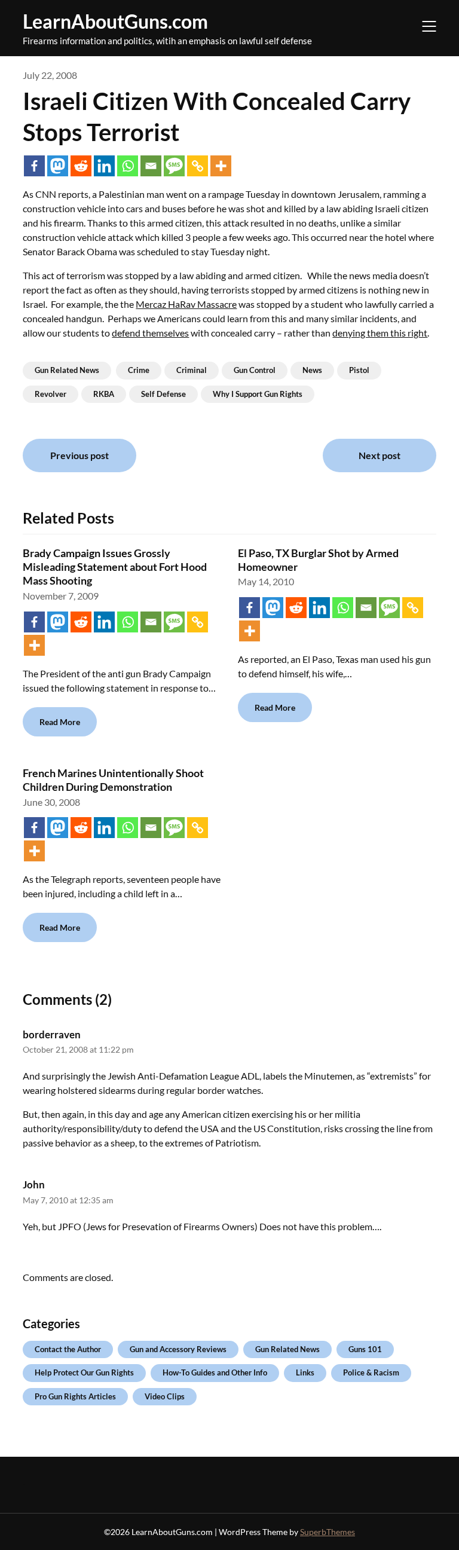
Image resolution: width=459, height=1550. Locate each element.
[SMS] (174, 165)
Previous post (79, 455)
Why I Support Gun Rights (257, 394)
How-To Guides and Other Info (215, 1372)
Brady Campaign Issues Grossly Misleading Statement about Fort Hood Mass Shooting (115, 567)
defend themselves (150, 332)
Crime (138, 370)
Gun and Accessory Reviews (178, 1349)
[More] (220, 165)
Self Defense (163, 394)
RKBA (103, 394)
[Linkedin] (104, 165)
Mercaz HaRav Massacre (186, 304)
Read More (59, 722)
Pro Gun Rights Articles (75, 1396)
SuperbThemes (327, 1532)
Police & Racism (371, 1372)
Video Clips (165, 1396)
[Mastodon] (57, 165)
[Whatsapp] (127, 165)
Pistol (359, 370)
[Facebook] (34, 165)
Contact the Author (68, 1349)
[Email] (150, 165)
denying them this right (379, 332)
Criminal (191, 370)
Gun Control (255, 370)
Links (305, 1372)
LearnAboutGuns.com (115, 21)
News (312, 370)
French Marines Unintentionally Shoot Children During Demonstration (113, 779)
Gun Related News (67, 370)
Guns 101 (365, 1349)
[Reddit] (81, 165)
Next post (379, 455)
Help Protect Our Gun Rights (84, 1372)
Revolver (50, 394)
